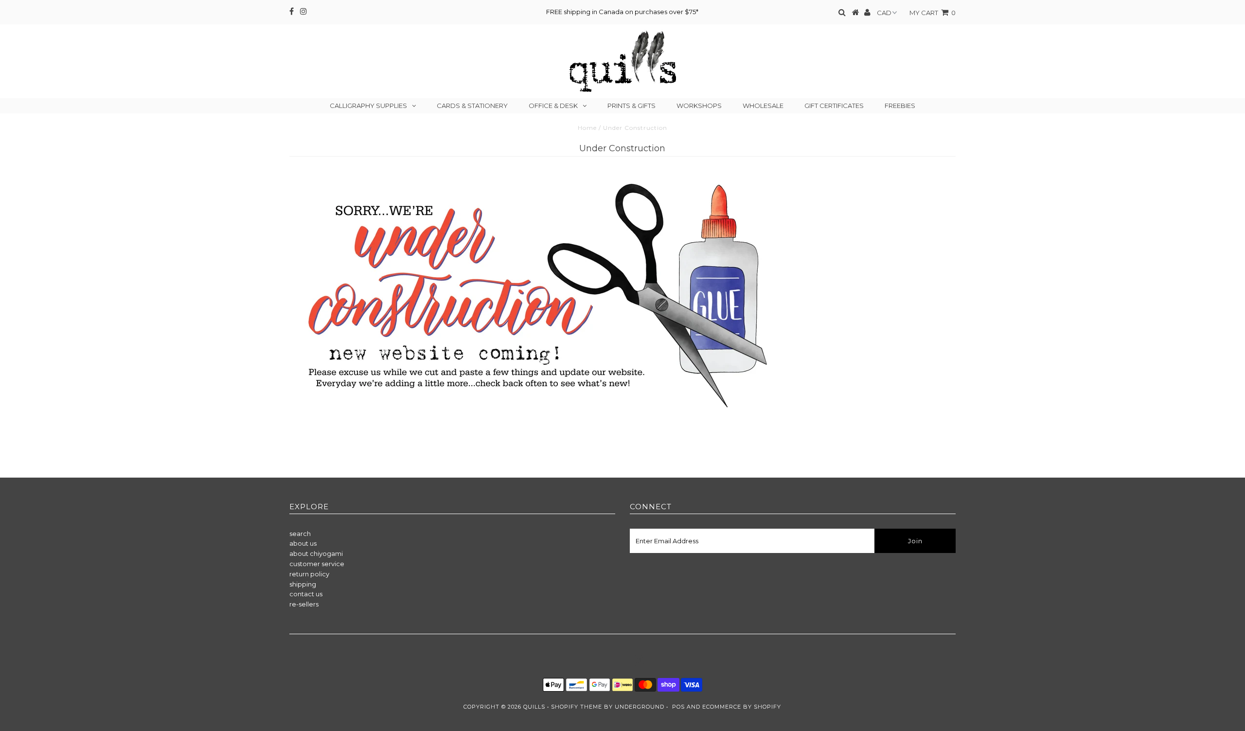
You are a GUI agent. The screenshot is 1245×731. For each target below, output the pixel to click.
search (300, 533)
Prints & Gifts (631, 105)
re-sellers (304, 604)
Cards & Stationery (472, 105)
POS (678, 706)
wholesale (763, 105)
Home (587, 127)
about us (303, 543)
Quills (534, 706)
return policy (309, 574)
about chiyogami (316, 553)
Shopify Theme (576, 706)
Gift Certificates (834, 105)
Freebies (900, 105)
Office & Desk (553, 105)
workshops (699, 105)
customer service (316, 564)
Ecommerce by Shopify (741, 706)
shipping (302, 584)
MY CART (932, 13)
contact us (305, 594)
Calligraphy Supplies (368, 105)
